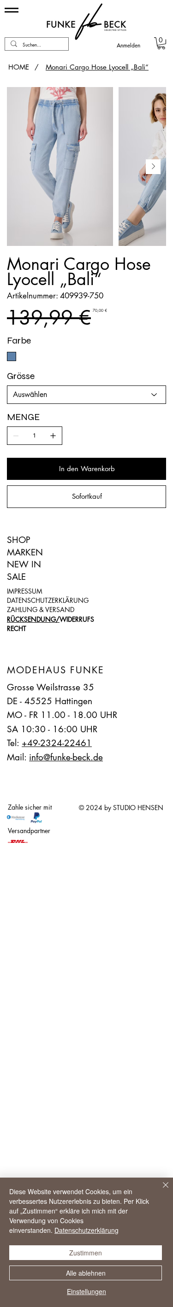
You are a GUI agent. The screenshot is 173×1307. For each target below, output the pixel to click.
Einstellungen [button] (86, 1291)
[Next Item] (153, 166)
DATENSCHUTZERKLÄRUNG (48, 600)
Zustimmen (85, 1252)
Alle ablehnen (86, 1273)
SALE (16, 577)
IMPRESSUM (24, 591)
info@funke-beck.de (66, 757)
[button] (161, 43)
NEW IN (24, 564)
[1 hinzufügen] (53, 435)
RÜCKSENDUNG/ (33, 619)
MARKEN (25, 552)
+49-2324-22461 (57, 743)
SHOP (18, 540)
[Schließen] (160, 1190)
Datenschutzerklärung (86, 1230)
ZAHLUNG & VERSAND (40, 609)
